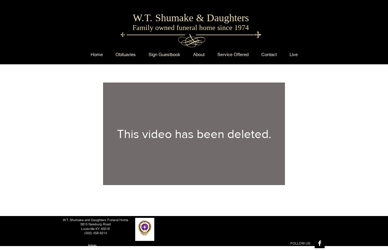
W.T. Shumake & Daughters (191, 17)
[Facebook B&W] (320, 243)
